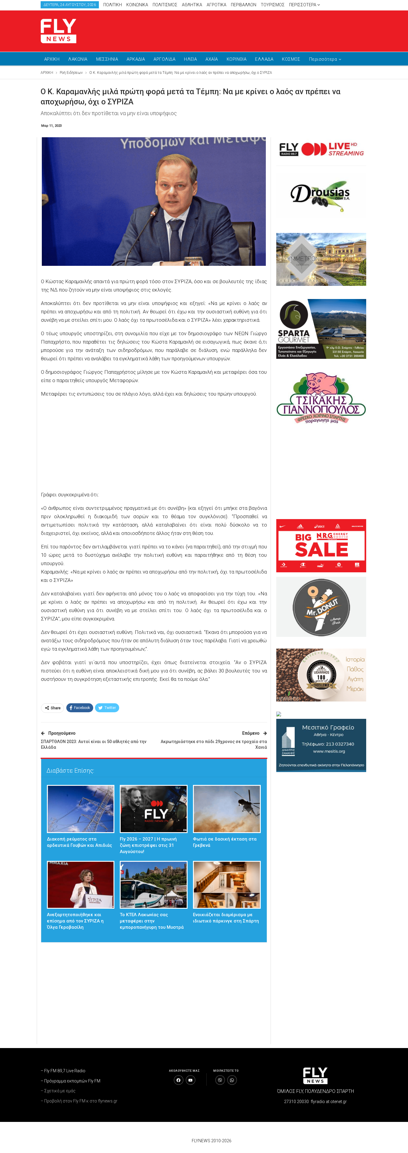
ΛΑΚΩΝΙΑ (77, 59)
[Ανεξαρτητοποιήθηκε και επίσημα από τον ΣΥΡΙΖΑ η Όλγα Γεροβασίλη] (81, 885)
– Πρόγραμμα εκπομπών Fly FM (70, 1081)
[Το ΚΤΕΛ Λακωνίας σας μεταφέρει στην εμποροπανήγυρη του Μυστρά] (154, 885)
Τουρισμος (273, 4)
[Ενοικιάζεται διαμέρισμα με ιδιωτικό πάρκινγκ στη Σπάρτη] (227, 885)
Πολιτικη (112, 4)
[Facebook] (178, 1080)
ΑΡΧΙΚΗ (52, 59)
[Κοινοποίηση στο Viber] (220, 1080)
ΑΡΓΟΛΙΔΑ (164, 59)
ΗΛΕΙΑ (190, 59)
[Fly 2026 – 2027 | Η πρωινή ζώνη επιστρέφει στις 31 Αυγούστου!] (154, 809)
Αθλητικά (192, 4)
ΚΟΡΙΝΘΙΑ (237, 59)
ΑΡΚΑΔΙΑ (136, 59)
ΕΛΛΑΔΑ (264, 59)
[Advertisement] (260, 29)
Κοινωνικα (137, 4)
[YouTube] (190, 1080)
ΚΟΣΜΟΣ (291, 59)
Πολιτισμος (165, 4)
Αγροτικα (216, 4)
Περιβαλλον (243, 4)
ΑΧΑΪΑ (211, 59)
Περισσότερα (303, 4)
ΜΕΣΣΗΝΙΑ (107, 59)
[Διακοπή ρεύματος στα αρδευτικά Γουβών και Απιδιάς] (81, 809)
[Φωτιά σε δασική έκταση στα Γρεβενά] (227, 809)
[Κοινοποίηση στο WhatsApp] (232, 1080)
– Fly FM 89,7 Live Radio (63, 1070)
